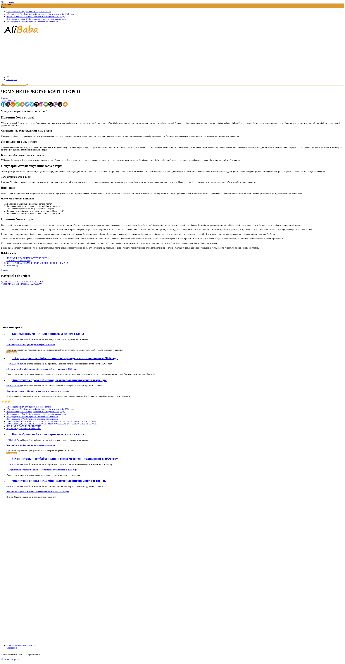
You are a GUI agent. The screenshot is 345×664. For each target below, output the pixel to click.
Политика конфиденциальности (21, 645)
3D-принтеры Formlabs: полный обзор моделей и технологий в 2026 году (40, 14)
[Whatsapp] (17, 104)
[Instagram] (41, 104)
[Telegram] (27, 104)
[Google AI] (60, 104)
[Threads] (36, 104)
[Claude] (22, 104)
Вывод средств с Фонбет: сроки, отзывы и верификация (32, 419)
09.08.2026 (11, 386)
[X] (8, 104)
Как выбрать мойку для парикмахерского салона (28, 11)
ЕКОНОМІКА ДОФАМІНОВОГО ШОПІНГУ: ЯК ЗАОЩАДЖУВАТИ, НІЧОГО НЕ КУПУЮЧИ (51, 421)
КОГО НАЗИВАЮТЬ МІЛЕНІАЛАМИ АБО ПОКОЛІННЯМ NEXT (38, 263)
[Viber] (55, 104)
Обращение (11, 648)
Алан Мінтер (12, 265)
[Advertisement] (172, 55)
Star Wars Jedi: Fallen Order (18, 260)
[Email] (46, 104)
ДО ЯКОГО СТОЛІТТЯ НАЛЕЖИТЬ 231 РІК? (22, 281)
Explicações (11, 79)
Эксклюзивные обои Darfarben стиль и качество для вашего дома (36, 19)
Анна (13, 101)
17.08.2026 (11, 339)
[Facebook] (3, 104)
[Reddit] (13, 104)
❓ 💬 (9, 77)
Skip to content (7, 2)
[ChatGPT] (50, 104)
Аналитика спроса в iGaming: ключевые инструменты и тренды (35, 16)
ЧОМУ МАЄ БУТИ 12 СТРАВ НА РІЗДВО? (21, 284)
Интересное (11, 352)
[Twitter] (31, 104)
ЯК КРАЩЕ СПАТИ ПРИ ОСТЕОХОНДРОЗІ (27, 258)
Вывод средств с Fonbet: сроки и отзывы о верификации (32, 21)
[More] (65, 104)
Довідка (4, 98)
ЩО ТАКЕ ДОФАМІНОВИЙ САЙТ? (23, 426)
